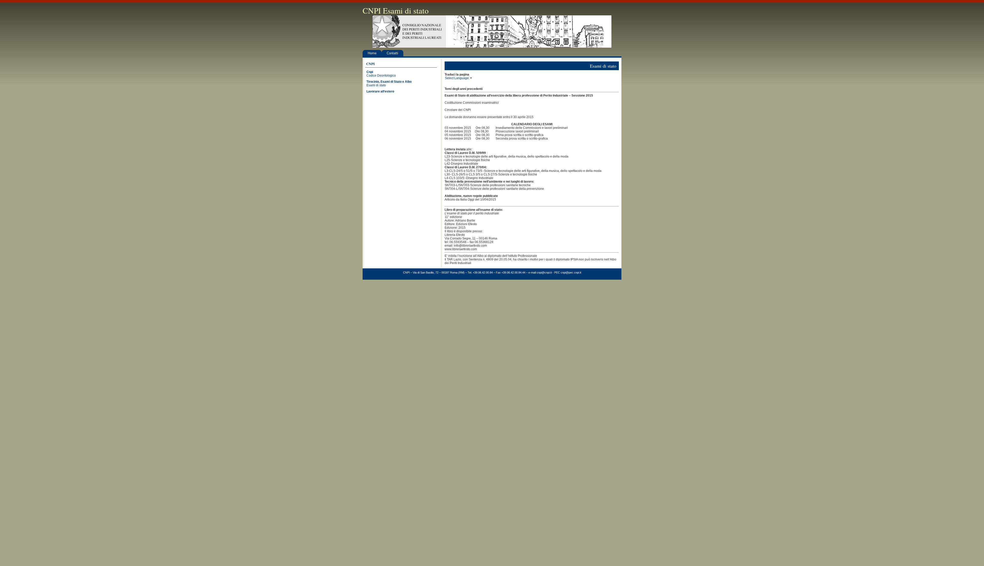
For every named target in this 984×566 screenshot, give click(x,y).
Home (372, 53)
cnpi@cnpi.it (544, 272)
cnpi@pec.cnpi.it (571, 272)
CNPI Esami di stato (396, 10)
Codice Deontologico (381, 75)
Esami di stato (376, 85)
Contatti (392, 53)
